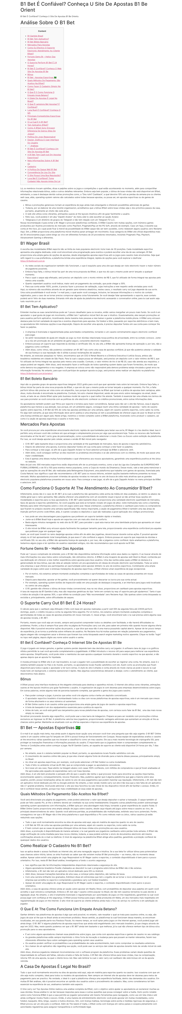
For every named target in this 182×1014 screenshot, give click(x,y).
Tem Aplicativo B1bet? (37, 125)
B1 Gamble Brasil (35, 36)
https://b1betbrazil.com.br (32, 261)
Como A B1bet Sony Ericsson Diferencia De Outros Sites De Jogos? (41, 131)
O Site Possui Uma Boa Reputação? (44, 175)
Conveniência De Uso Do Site (41, 172)
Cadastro (31, 166)
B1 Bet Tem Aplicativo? (38, 39)
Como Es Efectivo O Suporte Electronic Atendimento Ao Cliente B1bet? (43, 51)
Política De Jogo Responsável (41, 137)
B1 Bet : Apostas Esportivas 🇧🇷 (41, 77)
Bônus (30, 74)
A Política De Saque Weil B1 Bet (42, 169)
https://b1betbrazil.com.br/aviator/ (36, 373)
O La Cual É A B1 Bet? (37, 122)
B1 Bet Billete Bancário (37, 42)
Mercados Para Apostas (38, 45)
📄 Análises (32, 145)
